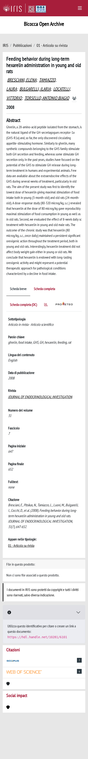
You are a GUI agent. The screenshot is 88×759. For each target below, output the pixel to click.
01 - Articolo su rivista (52, 45)
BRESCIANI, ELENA (21, 80)
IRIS (5, 45)
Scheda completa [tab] (44, 288)
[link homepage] (14, 8)
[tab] (46, 305)
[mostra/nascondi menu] (79, 8)
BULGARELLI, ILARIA (35, 89)
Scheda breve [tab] (18, 288)
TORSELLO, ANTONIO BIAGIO (46, 98)
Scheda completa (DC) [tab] (23, 304)
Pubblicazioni (22, 45)
